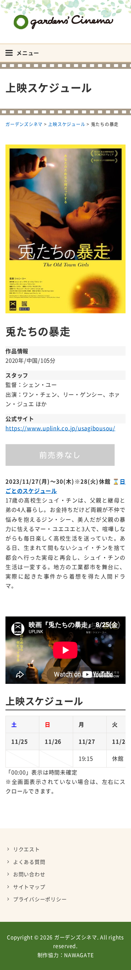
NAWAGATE (79, 954)
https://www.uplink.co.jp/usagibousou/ (60, 428)
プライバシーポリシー (40, 899)
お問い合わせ (29, 874)
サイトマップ (29, 886)
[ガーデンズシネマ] (65, 16)
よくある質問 (29, 861)
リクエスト (26, 849)
